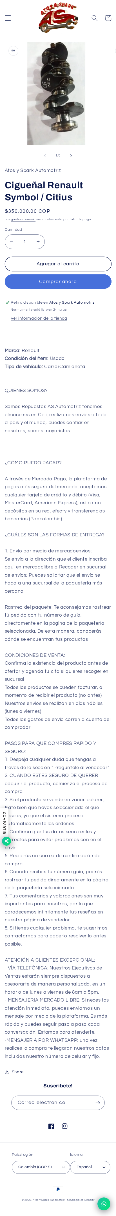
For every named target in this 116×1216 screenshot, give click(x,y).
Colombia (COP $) (35, 1167)
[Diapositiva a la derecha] (71, 155)
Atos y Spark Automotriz (49, 1200)
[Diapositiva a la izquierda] (45, 155)
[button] (7, 18)
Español (84, 1167)
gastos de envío (23, 219)
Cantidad (13, 229)
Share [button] (18, 1072)
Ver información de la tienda (39, 318)
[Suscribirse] (97, 1103)
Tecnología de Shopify (79, 1200)
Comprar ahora (58, 281)
